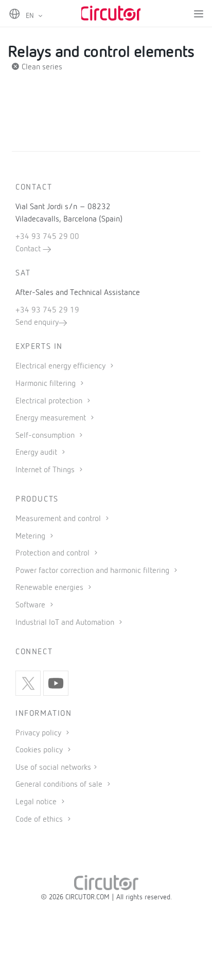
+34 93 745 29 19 (47, 310)
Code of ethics (39, 820)
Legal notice (36, 802)
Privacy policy (39, 733)
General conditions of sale (59, 785)
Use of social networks (53, 768)
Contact (29, 249)
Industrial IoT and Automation (65, 623)
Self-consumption (46, 436)
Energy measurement (51, 418)
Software (31, 605)
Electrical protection (49, 401)
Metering (31, 536)
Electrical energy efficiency (61, 366)
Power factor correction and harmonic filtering (93, 571)
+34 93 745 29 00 (47, 237)
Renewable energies (50, 588)
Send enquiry (37, 323)
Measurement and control (59, 519)
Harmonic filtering (46, 384)
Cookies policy (40, 750)
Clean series (41, 67)
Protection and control (53, 553)
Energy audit (37, 453)
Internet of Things (46, 470)
